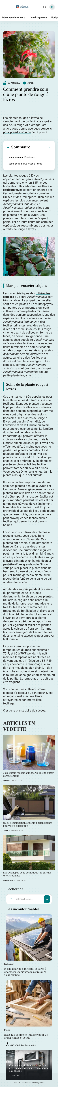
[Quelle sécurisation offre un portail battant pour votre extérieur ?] (29, 802)
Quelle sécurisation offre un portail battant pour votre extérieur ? (27, 824)
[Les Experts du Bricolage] (22, 7)
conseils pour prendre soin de (27, 130)
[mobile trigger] (5, 7)
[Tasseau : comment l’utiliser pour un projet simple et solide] (29, 1003)
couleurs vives (12, 190)
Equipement (8, 880)
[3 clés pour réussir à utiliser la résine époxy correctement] (29, 752)
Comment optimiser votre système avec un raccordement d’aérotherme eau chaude (28, 1068)
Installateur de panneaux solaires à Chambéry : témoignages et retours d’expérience (25, 972)
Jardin (30, 82)
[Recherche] (45, 7)
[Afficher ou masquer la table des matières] (40, 147)
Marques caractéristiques (22, 157)
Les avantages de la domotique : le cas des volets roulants (27, 874)
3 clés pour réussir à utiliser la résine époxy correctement (28, 774)
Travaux (6, 780)
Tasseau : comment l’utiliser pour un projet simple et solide (26, 1036)
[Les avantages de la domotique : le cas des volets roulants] (29, 852)
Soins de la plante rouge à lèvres (25, 163)
